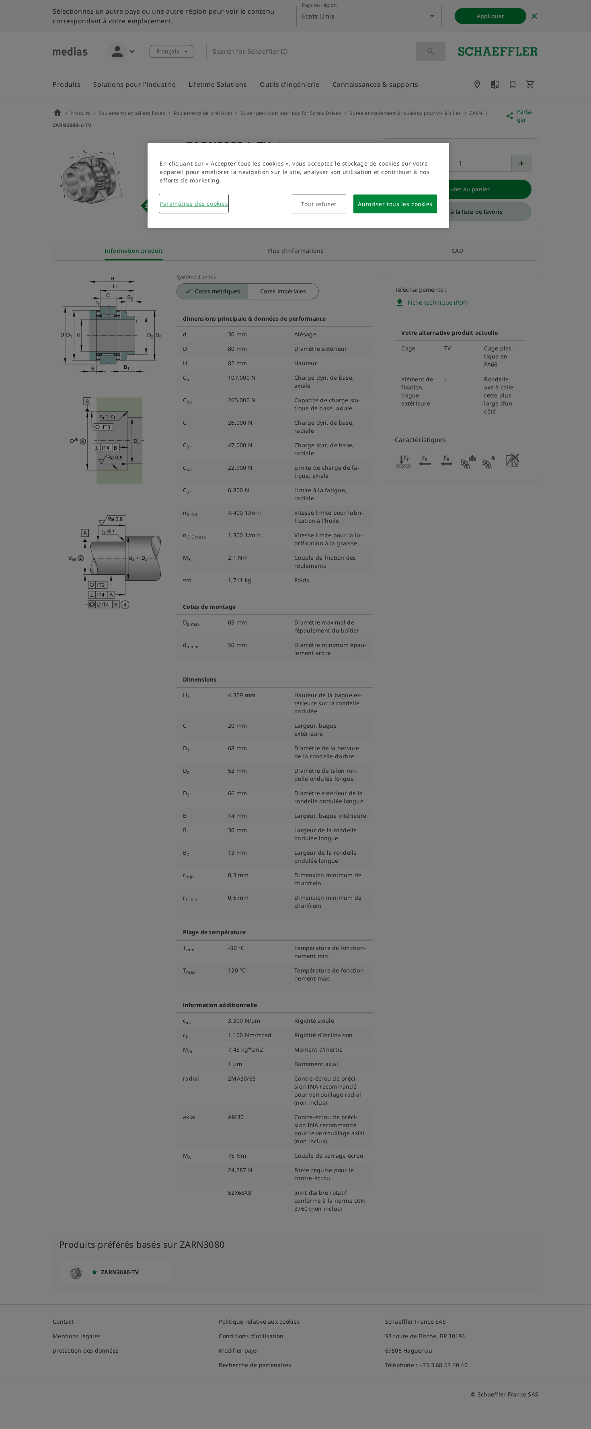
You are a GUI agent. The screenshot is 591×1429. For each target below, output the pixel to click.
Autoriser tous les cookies (395, 204)
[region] (298, 185)
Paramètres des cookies (194, 203)
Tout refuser (319, 204)
